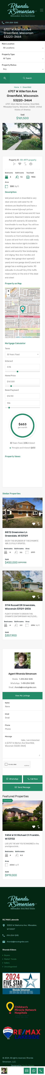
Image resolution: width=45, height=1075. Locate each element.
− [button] (8, 294)
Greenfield (27, 87)
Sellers (7, 963)
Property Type (8, 54)
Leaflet (18, 337)
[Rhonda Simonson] (22, 17)
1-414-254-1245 (26, 679)
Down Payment (12, 390)
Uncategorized (10, 967)
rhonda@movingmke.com (25, 687)
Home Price (10, 375)
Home (16, 87)
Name (7, 703)
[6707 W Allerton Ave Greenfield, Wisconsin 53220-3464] (22, 309)
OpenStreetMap (27, 337)
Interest (9, 361)
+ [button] (8, 291)
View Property (22, 522)
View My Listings (22, 695)
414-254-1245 (11, 23)
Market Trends (10, 959)
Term (7, 348)
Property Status (9, 65)
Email (7, 714)
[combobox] (22, 48)
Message (8, 736)
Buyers (7, 955)
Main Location (8, 44)
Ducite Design (28, 1065)
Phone (7, 725)
